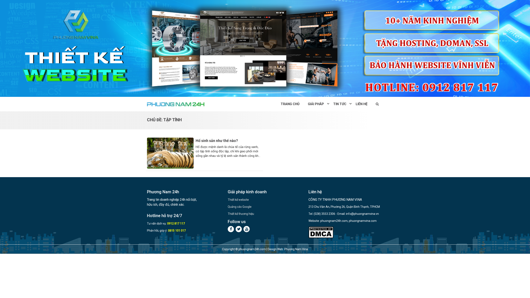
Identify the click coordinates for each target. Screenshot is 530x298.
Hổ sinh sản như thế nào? (217, 140)
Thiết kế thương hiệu (241, 213)
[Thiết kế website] (265, 48)
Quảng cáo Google (240, 206)
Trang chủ (290, 104)
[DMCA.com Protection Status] (321, 232)
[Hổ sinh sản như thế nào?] (170, 152)
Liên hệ (361, 104)
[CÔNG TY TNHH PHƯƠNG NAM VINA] (176, 104)
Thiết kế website (238, 199)
